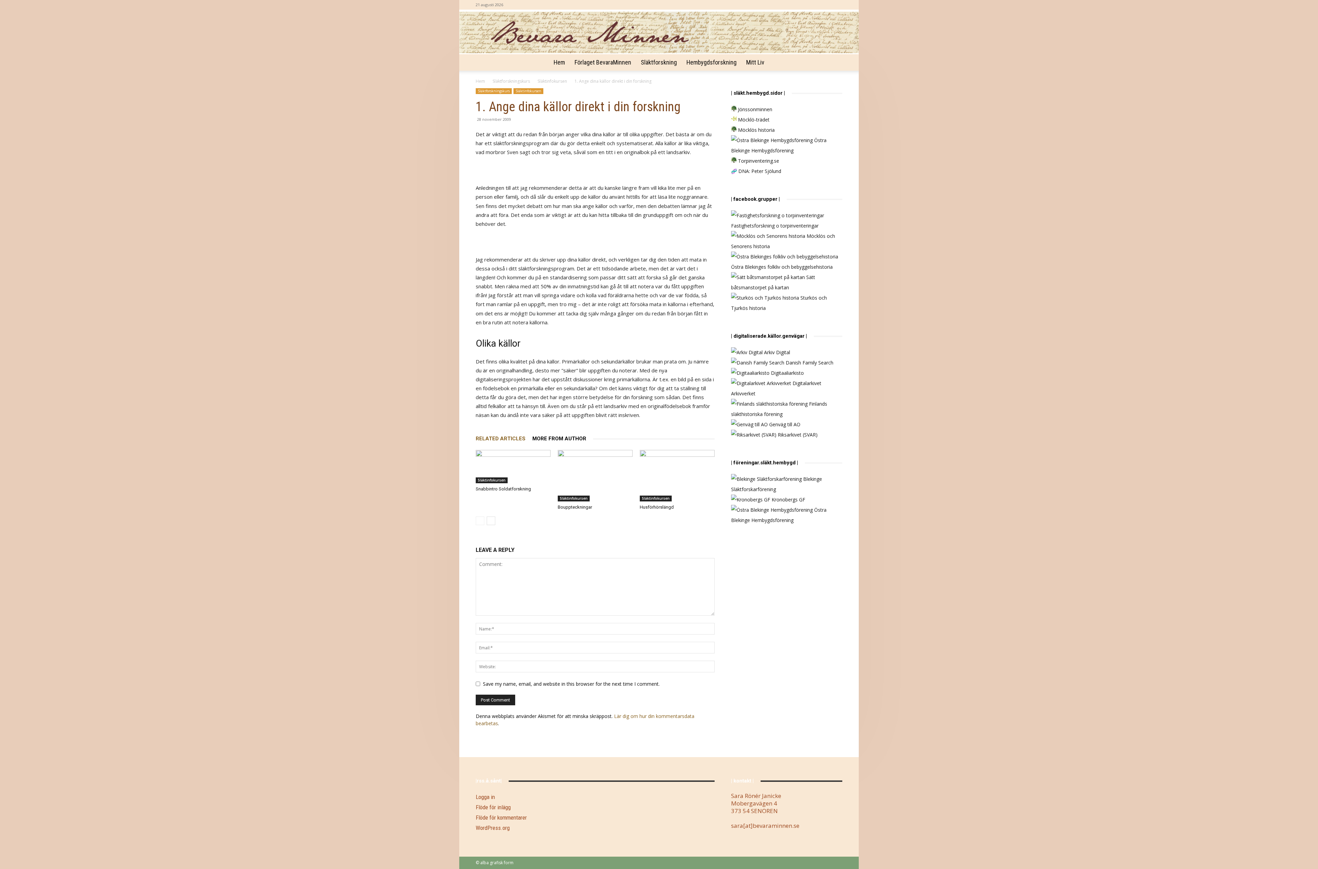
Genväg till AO (784, 424)
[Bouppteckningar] (595, 475)
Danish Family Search (808, 362)
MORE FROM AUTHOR (559, 439)
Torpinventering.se (758, 161)
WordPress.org (493, 827)
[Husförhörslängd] (677, 475)
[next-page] (491, 521)
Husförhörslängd (657, 507)
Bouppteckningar (575, 507)
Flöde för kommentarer (501, 817)
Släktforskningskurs (511, 81)
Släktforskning (659, 62)
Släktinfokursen (552, 81)
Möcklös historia (756, 130)
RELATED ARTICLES (500, 439)
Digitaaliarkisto (787, 373)
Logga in (485, 796)
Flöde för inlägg (493, 807)
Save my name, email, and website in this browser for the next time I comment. (571, 684)
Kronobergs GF (787, 499)
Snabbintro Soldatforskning (503, 488)
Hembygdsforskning (711, 62)
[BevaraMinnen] (659, 32)
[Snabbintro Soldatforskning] (513, 466)
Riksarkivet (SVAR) (797, 434)
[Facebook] (837, 5)
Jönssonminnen (754, 109)
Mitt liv (755, 62)
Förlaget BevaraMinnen (603, 62)
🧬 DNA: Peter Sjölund (756, 171)
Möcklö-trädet (753, 119)
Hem (559, 62)
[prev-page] (480, 521)
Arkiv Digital (776, 352)
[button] (834, 63)
